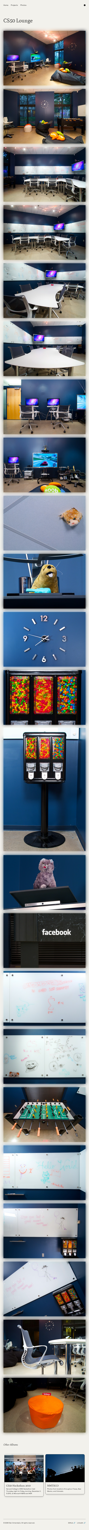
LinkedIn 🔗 (81, 1523)
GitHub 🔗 (71, 1523)
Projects (14, 5)
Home (5, 5)
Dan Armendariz (15, 1523)
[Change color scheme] (84, 5)
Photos (23, 5)
